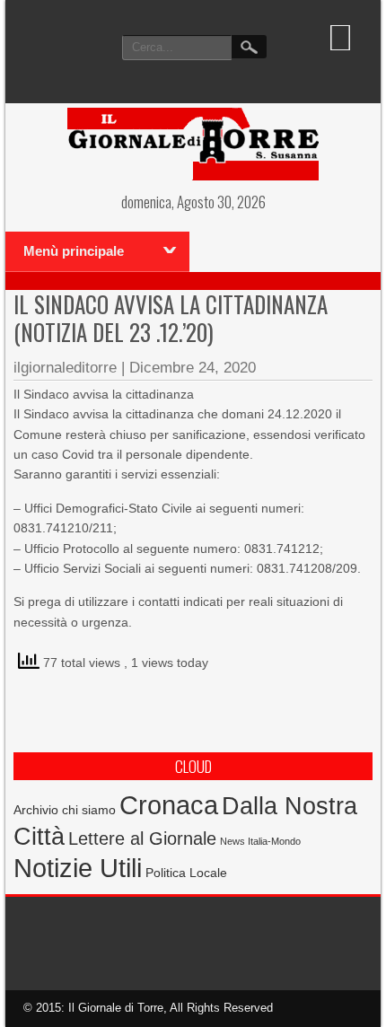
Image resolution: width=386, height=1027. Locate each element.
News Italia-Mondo (260, 841)
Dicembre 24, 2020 (192, 367)
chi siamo (89, 810)
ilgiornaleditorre (65, 367)
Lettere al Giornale (142, 838)
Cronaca (168, 805)
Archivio (35, 810)
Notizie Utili (77, 868)
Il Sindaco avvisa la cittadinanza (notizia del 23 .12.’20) (170, 317)
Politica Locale (186, 872)
